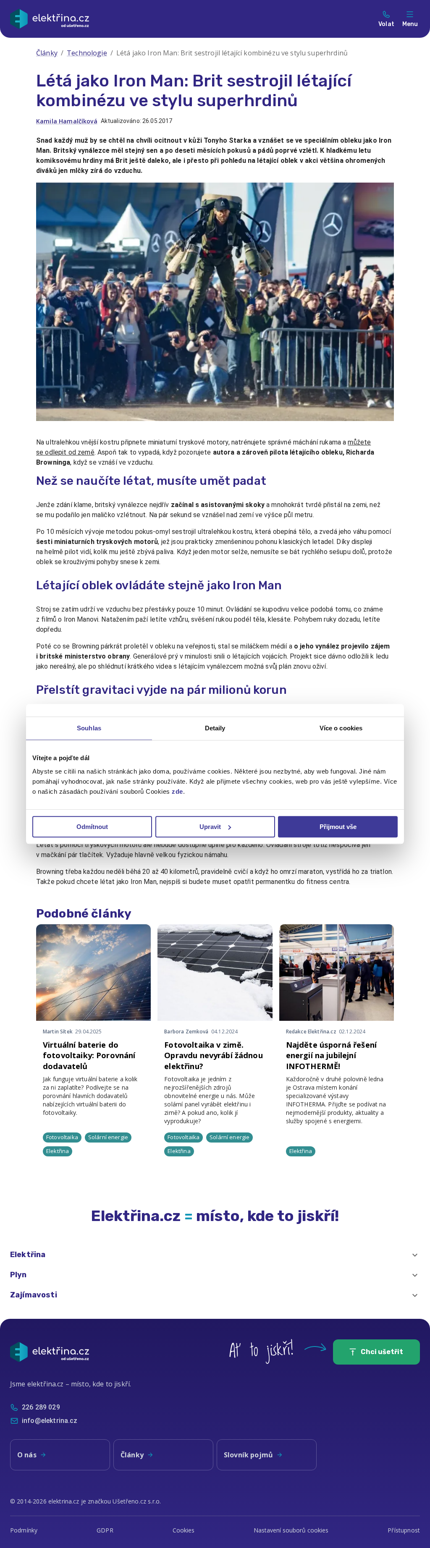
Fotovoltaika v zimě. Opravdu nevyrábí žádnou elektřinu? (213, 1055)
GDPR (105, 1530)
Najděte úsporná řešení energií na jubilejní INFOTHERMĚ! (331, 1055)
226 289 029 (41, 1407)
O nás (27, 1454)
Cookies (184, 1530)
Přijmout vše (338, 826)
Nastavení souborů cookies (291, 1530)
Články (47, 53)
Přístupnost (404, 1530)
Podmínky (23, 1530)
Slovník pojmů (248, 1454)
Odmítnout (92, 826)
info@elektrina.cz (50, 1421)
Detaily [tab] (215, 728)
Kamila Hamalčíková (66, 121)
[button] (215, 1255)
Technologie (87, 53)
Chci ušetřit (382, 1352)
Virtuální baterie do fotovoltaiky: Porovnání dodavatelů (89, 1055)
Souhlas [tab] (89, 728)
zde (177, 791)
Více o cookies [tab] (341, 728)
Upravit (210, 826)
